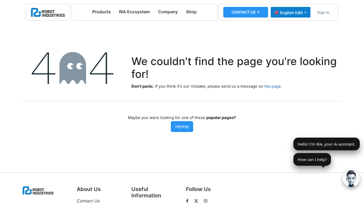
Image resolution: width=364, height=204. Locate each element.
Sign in (323, 12)
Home (182, 126)
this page (272, 86)
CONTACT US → (246, 12)
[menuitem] (101, 11)
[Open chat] (351, 178)
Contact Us (88, 200)
